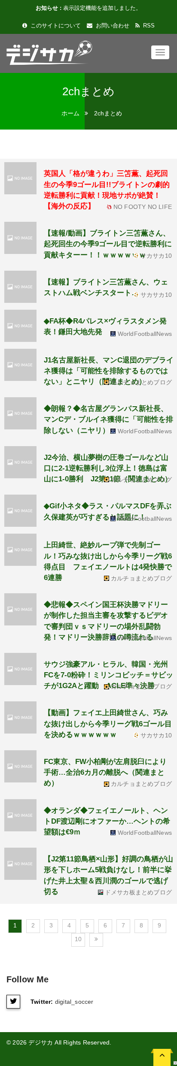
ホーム (70, 113)
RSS (148, 25)
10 (78, 939)
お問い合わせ (111, 25)
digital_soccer (74, 1001)
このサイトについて (55, 25)
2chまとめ (108, 113)
